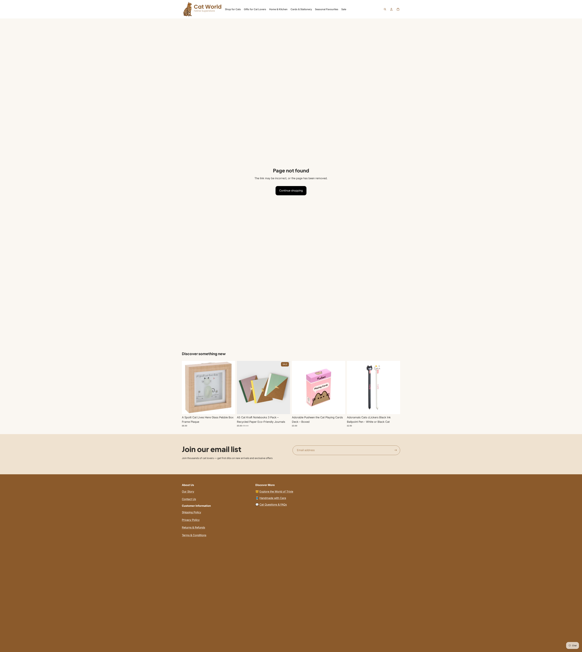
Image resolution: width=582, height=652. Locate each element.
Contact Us (189, 499)
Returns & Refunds (193, 527)
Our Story (188, 491)
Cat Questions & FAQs (273, 504)
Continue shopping (291, 190)
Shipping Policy (191, 512)
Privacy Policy (191, 519)
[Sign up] (395, 450)
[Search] (385, 9)
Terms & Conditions (194, 535)
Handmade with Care (272, 498)
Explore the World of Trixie (276, 491)
